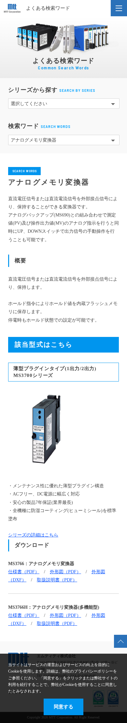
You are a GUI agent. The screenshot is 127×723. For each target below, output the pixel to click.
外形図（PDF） (65, 571)
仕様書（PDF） (23, 571)
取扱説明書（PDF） (57, 579)
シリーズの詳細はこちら (33, 535)
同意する (63, 706)
